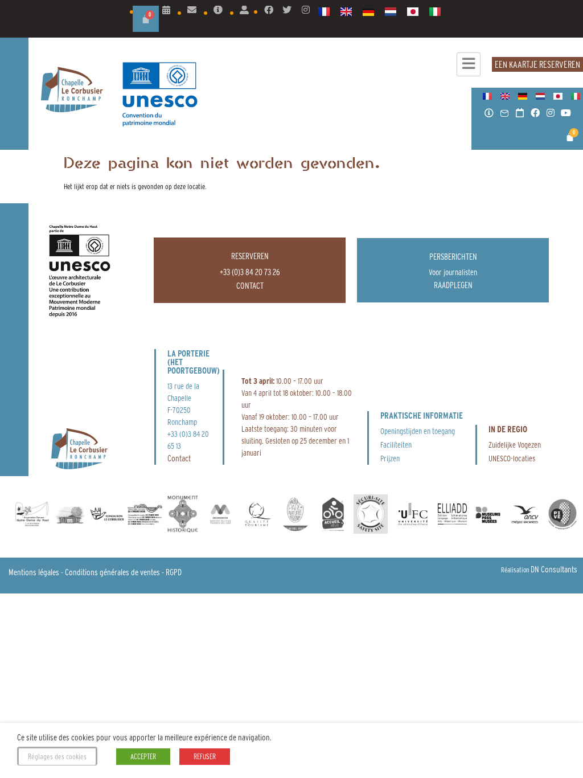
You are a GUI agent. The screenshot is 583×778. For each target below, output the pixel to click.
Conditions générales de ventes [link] (112, 572)
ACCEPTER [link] (143, 756)
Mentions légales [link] (34, 572)
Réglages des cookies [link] (57, 756)
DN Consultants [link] (554, 569)
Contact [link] (179, 458)
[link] (166, 10)
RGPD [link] (174, 572)
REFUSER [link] (205, 756)
